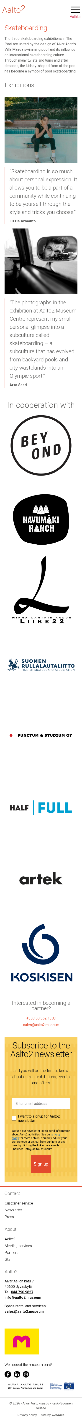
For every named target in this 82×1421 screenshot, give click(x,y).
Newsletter (13, 1210)
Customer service (19, 1203)
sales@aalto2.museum (24, 1311)
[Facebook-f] (8, 1374)
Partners (11, 1252)
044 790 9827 (22, 1292)
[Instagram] (26, 1374)
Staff (9, 1259)
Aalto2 (10, 1239)
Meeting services (18, 1246)
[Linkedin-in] (17, 1374)
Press (9, 1217)
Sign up (41, 1164)
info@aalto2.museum (23, 1297)
